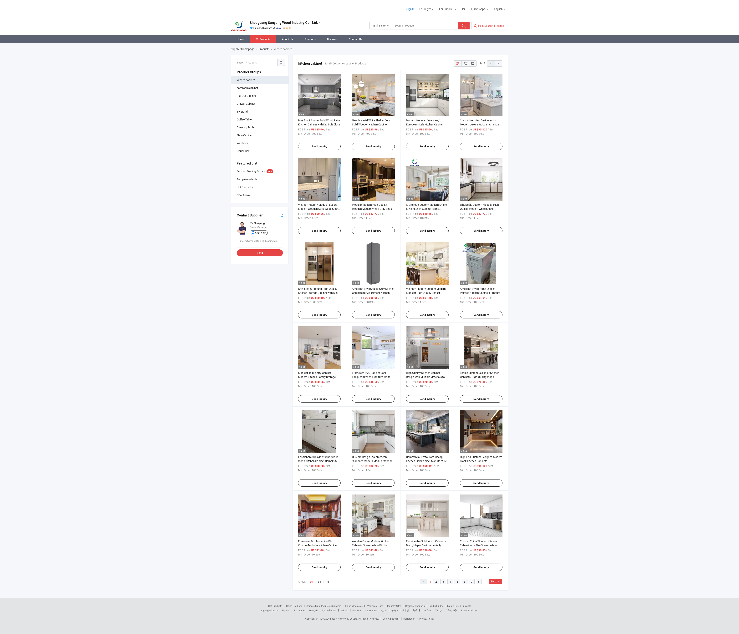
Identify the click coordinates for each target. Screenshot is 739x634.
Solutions (310, 39)
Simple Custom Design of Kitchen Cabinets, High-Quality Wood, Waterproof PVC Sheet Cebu (479, 377)
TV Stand (242, 111)
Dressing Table (245, 127)
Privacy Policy (426, 618)
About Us (287, 39)
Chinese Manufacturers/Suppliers (323, 605)
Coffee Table (244, 119)
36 (319, 581)
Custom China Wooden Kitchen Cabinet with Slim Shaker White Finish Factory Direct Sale (478, 545)
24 (311, 581)
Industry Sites (394, 605)
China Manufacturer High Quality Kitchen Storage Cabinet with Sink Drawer (318, 293)
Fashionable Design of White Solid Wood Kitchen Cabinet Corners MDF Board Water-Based (319, 461)
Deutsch (356, 610)
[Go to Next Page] (498, 63)
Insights (467, 605)
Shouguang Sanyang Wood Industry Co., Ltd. (284, 23)
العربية (384, 610)
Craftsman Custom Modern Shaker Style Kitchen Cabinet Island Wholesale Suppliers (427, 209)
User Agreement (391, 618)
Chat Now (260, 232)
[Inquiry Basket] (464, 9)
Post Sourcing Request (491, 26)
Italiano (344, 610)
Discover (332, 39)
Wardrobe (242, 143)
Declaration (409, 618)
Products (264, 39)
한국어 (394, 610)
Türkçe (438, 610)
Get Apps (480, 9)
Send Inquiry (319, 146)
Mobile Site (453, 605)
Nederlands (371, 610)
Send (260, 253)
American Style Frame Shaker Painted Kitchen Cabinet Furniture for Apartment (480, 293)
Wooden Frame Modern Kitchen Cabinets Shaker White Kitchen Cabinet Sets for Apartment (371, 545)
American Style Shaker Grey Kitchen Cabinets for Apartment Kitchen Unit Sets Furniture (373, 293)
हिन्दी (415, 610)
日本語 (405, 610)
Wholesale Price (375, 605)
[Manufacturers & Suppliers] (255, 7)
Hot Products (275, 605)
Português (299, 610)
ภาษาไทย (426, 610)
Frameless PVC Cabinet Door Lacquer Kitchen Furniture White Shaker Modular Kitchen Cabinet (371, 377)
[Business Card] (281, 215)
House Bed (243, 151)
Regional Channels (415, 605)
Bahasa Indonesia (470, 610)
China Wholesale (354, 605)
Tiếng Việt (451, 610)
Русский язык (329, 610)
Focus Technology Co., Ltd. (344, 618)
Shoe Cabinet (244, 135)
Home (240, 39)
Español (286, 610)
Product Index (436, 605)
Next (494, 581)
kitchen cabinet (246, 80)
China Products (294, 605)
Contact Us (355, 39)
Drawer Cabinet (246, 103)
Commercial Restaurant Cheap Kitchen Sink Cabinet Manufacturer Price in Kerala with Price (427, 461)
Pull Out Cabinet (246, 96)
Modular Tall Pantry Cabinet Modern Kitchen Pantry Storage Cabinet (317, 377)
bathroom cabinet (247, 88)
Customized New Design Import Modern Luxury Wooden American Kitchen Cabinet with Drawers (480, 124)
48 (327, 581)
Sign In (410, 9)
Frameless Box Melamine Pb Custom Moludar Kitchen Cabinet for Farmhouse (318, 545)
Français (313, 610)
